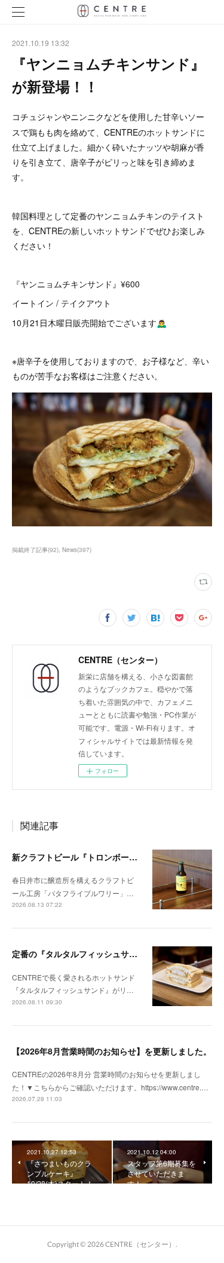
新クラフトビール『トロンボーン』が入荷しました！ (112, 857)
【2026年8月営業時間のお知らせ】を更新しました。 (111, 1051)
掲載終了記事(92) (35, 549)
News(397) (76, 549)
